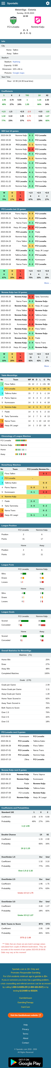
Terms (25, 1034)
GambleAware (25, 998)
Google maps (18, 73)
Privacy (25, 1029)
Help (26, 1025)
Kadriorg (16, 62)
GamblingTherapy (25, 1002)
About (25, 1038)
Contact (25, 1043)
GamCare (25, 1007)
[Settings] (48, 3)
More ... (47, 283)
